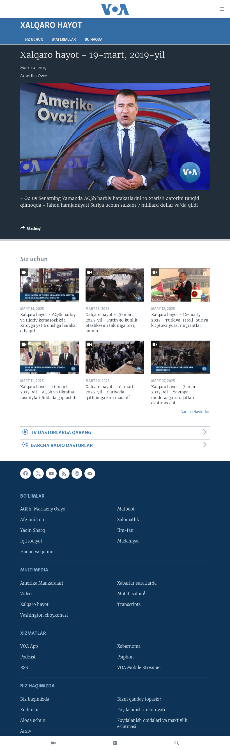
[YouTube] (115, 743)
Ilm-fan (125, 530)
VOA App (29, 646)
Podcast (28, 657)
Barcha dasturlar (195, 412)
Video (26, 593)
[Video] (53, 743)
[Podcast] (77, 473)
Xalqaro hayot (34, 604)
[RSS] (64, 473)
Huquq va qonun (37, 551)
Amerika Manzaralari (41, 583)
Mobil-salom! (131, 593)
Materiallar (64, 40)
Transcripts (129, 604)
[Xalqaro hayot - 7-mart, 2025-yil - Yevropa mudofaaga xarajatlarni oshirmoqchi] (180, 357)
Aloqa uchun (32, 720)
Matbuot (126, 509)
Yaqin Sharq (32, 530)
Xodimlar (29, 709)
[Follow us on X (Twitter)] (38, 473)
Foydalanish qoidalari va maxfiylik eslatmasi (152, 723)
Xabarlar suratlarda (137, 583)
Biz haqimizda (34, 699)
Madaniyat (128, 541)
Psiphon (125, 657)
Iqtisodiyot (31, 541)
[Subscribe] (89, 473)
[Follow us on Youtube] (51, 473)
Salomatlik (128, 519)
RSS (24, 667)
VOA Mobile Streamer (139, 667)
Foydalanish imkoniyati (141, 709)
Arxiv (25, 731)
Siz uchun (34, 40)
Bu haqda (93, 40)
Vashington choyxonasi (44, 615)
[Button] (30, 229)
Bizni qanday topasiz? (139, 699)
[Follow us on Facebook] (25, 473)
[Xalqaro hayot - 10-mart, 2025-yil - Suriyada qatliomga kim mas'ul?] (115, 357)
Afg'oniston (32, 519)
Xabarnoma (129, 646)
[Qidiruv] (176, 743)
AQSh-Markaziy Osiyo (42, 509)
